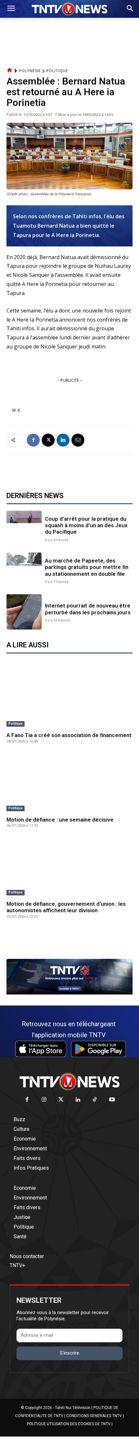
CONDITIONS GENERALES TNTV (94, 1416)
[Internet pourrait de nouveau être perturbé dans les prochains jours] (24, 612)
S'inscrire (69, 1353)
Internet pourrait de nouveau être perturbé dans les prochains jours (88, 608)
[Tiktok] (95, 1100)
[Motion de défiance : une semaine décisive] (69, 782)
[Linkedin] (63, 440)
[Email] (77, 440)
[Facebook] (33, 440)
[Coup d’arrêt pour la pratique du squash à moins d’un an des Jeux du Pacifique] (24, 528)
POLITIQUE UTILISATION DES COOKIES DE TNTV (69, 1424)
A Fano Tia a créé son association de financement (69, 735)
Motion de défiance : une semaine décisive (59, 819)
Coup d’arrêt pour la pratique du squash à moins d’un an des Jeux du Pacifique (86, 525)
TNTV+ (17, 1265)
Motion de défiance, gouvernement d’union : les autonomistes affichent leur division (66, 907)
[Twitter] (61, 1100)
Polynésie (30, 71)
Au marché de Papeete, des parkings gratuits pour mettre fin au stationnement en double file (86, 567)
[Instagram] (44, 1100)
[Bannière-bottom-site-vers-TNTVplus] (69, 993)
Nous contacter (27, 1256)
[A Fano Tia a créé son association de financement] (69, 698)
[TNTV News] (69, 1081)
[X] (48, 440)
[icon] (9, 70)
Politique (57, 71)
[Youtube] (112, 1100)
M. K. (16, 410)
